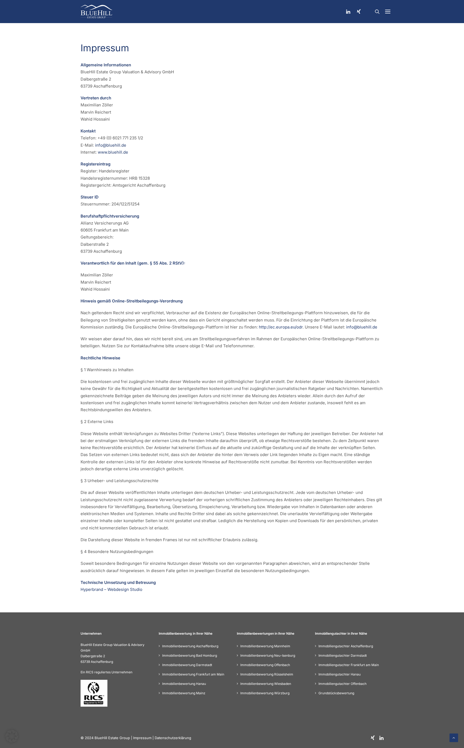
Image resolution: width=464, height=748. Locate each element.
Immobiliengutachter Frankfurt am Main (348, 665)
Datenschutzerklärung (173, 738)
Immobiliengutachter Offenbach (342, 684)
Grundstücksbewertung (336, 693)
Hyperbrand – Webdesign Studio (111, 589)
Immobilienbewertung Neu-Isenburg (267, 655)
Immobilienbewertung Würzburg (264, 693)
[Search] (377, 11)
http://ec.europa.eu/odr (281, 327)
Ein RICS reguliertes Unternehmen (106, 672)
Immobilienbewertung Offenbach (265, 665)
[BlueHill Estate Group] (96, 11)
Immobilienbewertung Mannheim (265, 646)
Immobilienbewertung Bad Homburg (189, 655)
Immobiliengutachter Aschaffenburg (345, 646)
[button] (387, 11)
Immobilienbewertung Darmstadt (187, 665)
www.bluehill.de (113, 152)
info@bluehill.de (110, 145)
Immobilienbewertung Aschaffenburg (190, 646)
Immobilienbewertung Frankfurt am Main (193, 674)
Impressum (142, 738)
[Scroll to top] (454, 737)
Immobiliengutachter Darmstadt (342, 655)
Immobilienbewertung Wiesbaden (265, 684)
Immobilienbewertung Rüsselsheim (266, 674)
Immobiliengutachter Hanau (339, 674)
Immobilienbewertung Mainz (183, 693)
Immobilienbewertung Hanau (184, 684)
